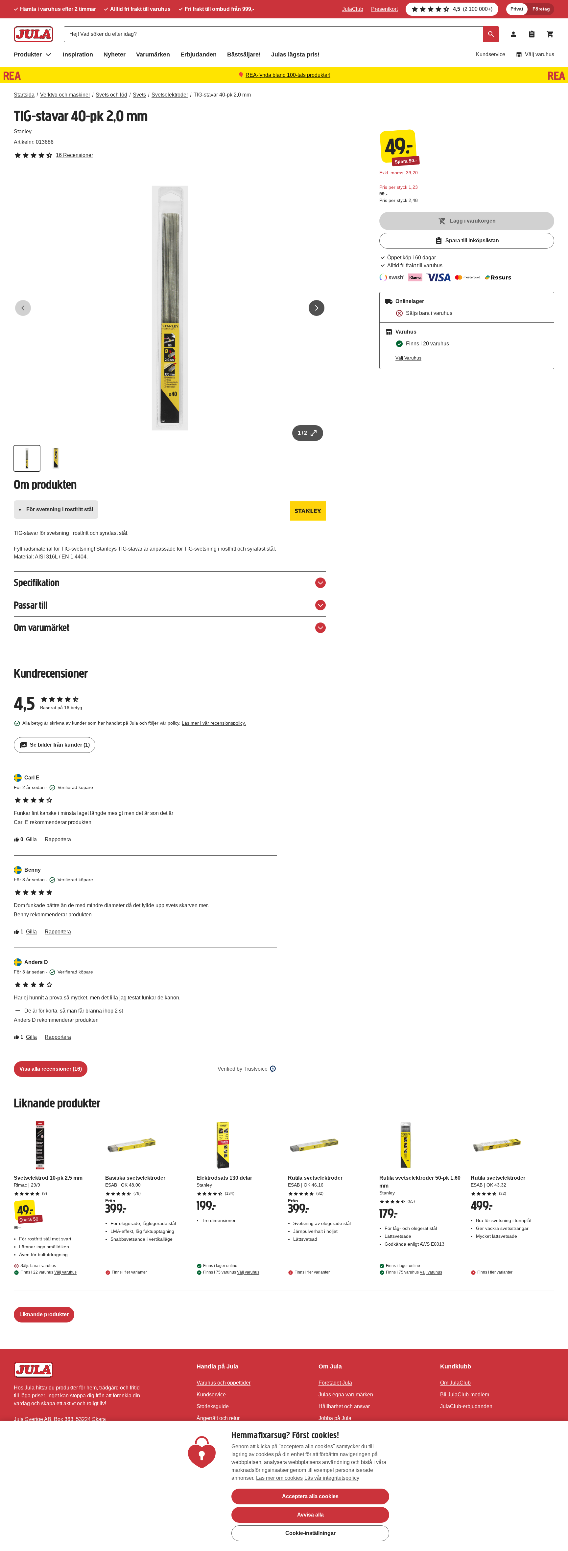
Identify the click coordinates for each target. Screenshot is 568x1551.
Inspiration (78, 54)
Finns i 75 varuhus (231, 1272)
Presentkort (384, 9)
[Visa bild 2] (56, 458)
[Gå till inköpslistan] (532, 34)
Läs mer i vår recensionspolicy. (214, 723)
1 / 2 (302, 433)
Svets (139, 95)
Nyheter (115, 54)
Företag (541, 8)
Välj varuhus (539, 54)
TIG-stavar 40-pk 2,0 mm (222, 95)
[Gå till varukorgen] (550, 34)
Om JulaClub (455, 1383)
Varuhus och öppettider (223, 1383)
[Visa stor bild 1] (170, 308)
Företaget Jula (335, 1383)
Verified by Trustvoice (243, 1069)
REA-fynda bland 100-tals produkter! (288, 75)
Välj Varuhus (408, 357)
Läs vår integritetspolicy (331, 1478)
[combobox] (281, 34)
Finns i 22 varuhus (48, 1272)
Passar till (30, 605)
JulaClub (352, 9)
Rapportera (58, 839)
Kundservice (490, 54)
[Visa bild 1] (27, 458)
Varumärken (153, 54)
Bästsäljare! (244, 54)
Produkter (28, 54)
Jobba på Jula (335, 1418)
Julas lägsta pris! (295, 54)
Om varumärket (41, 628)
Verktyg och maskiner (65, 95)
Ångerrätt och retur (218, 1418)
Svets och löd (111, 95)
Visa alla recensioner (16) (50, 1069)
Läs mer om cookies (279, 1478)
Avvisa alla (310, 1515)
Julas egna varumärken (346, 1394)
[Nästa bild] (316, 308)
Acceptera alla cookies (310, 1496)
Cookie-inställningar (310, 1533)
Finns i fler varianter (129, 1272)
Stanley (23, 131)
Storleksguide (213, 1406)
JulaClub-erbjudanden (466, 1406)
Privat (516, 8)
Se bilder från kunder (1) (60, 745)
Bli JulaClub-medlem (464, 1394)
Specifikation (36, 583)
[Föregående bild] (23, 308)
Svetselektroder (170, 95)
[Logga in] (513, 34)
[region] (284, 1486)
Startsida (24, 95)
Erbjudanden (198, 54)
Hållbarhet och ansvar (344, 1406)
